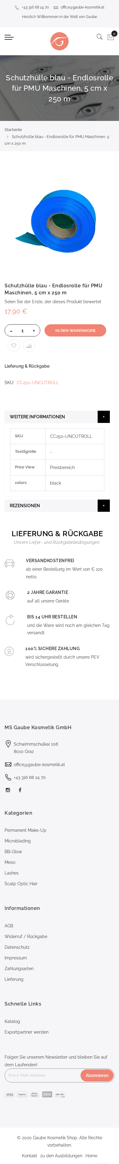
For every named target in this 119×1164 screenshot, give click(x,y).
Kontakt (29, 1155)
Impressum (16, 957)
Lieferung (14, 979)
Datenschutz (17, 947)
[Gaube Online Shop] (59, 41)
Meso (10, 862)
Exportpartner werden (27, 1032)
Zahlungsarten (19, 968)
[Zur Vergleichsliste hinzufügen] (29, 346)
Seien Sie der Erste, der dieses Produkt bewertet (53, 301)
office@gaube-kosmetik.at (82, 7)
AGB (9, 925)
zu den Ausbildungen (61, 1155)
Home (91, 1155)
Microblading (18, 840)
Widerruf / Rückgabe (26, 936)
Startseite (13, 129)
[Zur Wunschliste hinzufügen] (14, 346)
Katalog (12, 1021)
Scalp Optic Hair (21, 883)
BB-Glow (13, 851)
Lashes (12, 873)
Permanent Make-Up (25, 830)
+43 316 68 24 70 (35, 7)
